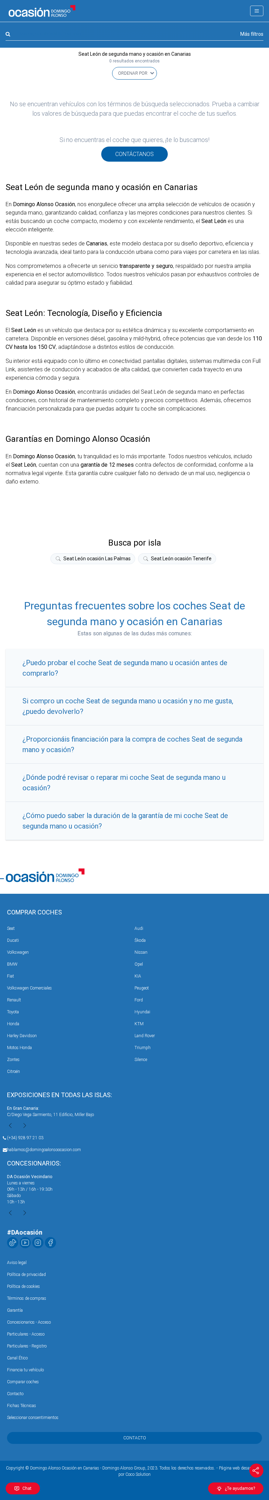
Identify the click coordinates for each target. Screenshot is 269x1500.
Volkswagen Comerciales (29, 988)
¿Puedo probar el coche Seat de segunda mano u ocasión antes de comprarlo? (124, 667)
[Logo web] (42, 11)
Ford (138, 1000)
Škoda (140, 940)
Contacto (15, 1393)
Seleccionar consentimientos (32, 1417)
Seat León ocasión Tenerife (181, 558)
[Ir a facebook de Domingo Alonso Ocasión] (50, 1242)
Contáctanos (134, 154)
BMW (12, 964)
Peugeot (141, 988)
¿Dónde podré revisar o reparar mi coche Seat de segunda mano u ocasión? (124, 782)
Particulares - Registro (27, 1346)
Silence (140, 1059)
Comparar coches (23, 1381)
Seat (11, 928)
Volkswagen (18, 952)
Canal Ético (17, 1358)
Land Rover (144, 1035)
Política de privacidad (26, 1274)
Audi (138, 928)
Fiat (10, 976)
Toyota (13, 1011)
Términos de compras (26, 1298)
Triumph (142, 1047)
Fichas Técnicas (21, 1405)
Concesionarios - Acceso (29, 1322)
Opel (138, 964)
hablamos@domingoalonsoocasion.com (44, 1149)
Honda (13, 1023)
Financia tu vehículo (25, 1369)
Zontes (13, 1059)
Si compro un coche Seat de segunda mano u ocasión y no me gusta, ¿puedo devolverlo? (127, 706)
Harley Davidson (22, 1035)
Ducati (13, 940)
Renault (14, 1000)
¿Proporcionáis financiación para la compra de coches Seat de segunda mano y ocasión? (132, 744)
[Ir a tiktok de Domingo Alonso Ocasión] (12, 1242)
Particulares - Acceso (25, 1334)
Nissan (140, 952)
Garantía (15, 1310)
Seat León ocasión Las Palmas (97, 558)
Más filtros (251, 34)
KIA (137, 976)
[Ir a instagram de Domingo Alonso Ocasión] (37, 1242)
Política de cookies (23, 1286)
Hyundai (142, 1011)
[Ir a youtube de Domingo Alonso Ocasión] (25, 1242)
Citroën (13, 1071)
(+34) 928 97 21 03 (25, 1137)
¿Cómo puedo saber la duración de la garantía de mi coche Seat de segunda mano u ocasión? (125, 820)
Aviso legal (17, 1262)
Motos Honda (19, 1047)
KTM (139, 1023)
